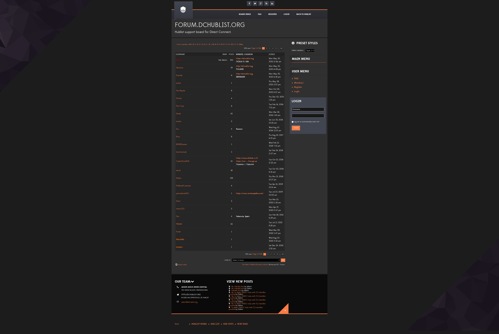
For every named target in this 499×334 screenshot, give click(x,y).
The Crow (180, 106)
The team (245, 264)
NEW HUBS (242, 324)
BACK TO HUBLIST (303, 14)
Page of (256, 48)
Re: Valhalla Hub (237, 286)
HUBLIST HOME (199, 324)
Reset (177, 324)
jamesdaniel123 (182, 193)
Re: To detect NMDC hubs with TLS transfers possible (247, 293)
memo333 (180, 209)
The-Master (180, 90)
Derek (178, 113)
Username (180, 54)
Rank (225, 54)
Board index (182, 265)
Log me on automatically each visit (306, 122)
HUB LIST (215, 324)
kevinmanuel (181, 152)
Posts (231, 54)
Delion (178, 178)
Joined (272, 54)
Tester (178, 232)
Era (177, 129)
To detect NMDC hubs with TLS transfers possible (246, 308)
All (190, 44)
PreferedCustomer (183, 186)
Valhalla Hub (236, 290)
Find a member (182, 44)
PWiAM (179, 224)
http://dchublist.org (244, 66)
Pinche (179, 98)
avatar (178, 121)
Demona (179, 67)
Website (239, 54)
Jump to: (228, 260)
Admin (178, 60)
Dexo (178, 201)
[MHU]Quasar (181, 144)
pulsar (178, 83)
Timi (177, 216)
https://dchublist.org (245, 58)
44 (281, 48)
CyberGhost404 (182, 161)
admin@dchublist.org (189, 302)
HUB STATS (228, 324)
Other (241, 44)
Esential (179, 75)
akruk (178, 170)
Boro (178, 136)
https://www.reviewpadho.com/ (250, 193)
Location (248, 54)
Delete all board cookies (259, 264)
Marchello (180, 239)
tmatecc (179, 247)
